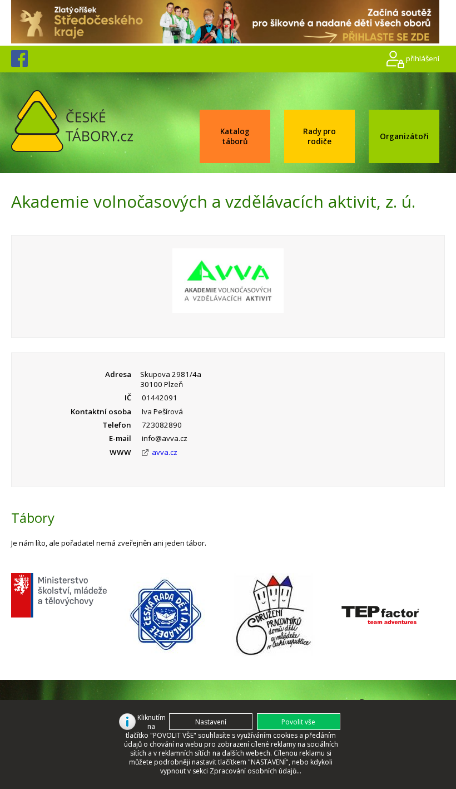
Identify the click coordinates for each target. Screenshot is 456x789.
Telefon (116, 425)
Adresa (118, 374)
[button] (298, 721)
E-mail (120, 438)
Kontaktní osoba (101, 411)
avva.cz (164, 452)
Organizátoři (404, 136)
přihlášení (422, 58)
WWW (120, 452)
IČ (128, 398)
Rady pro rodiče (319, 136)
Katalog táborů (235, 136)
